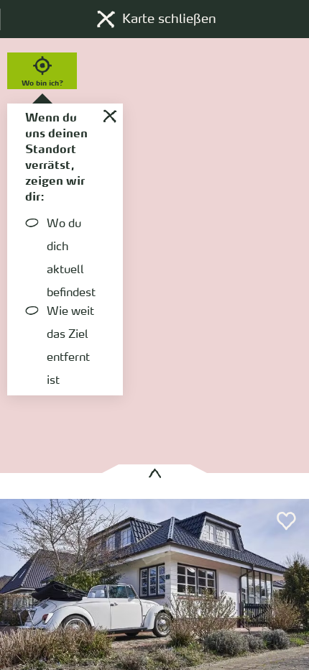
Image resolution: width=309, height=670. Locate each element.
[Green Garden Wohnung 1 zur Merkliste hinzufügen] (287, 521)
